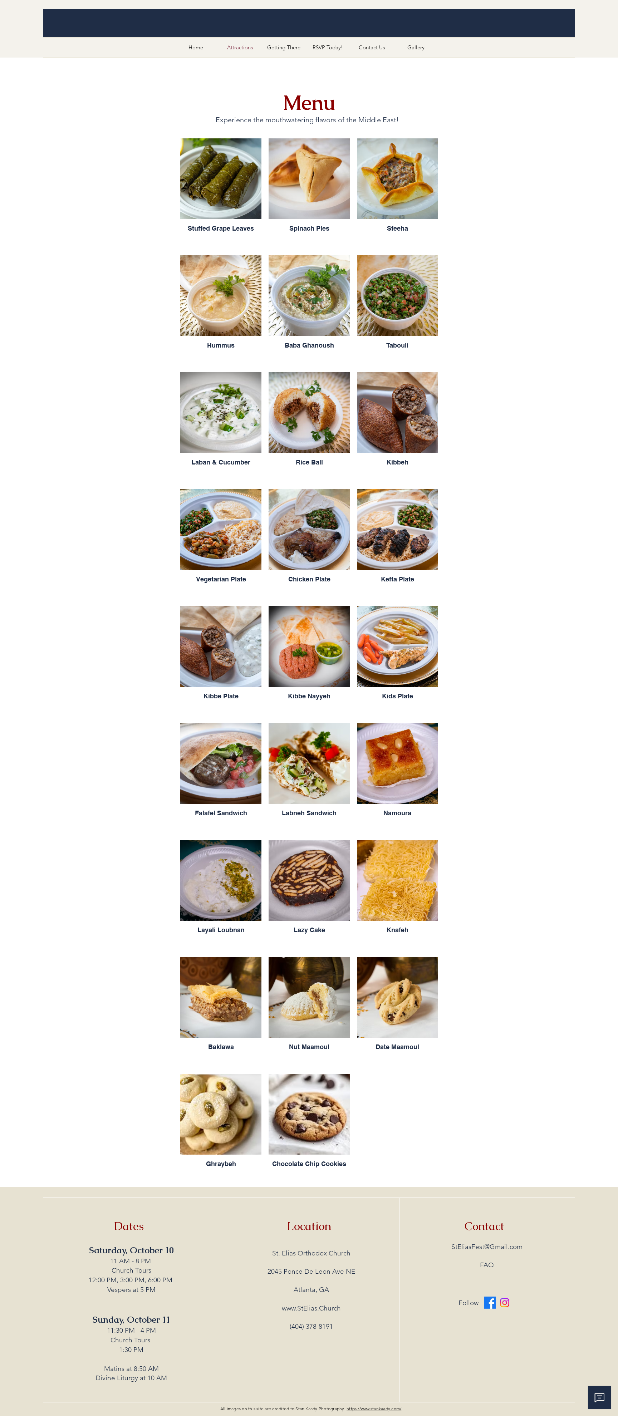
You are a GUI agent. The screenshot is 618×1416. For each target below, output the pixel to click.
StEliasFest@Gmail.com (487, 1247)
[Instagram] (505, 1303)
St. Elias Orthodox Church (311, 1253)
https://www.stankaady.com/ (374, 1408)
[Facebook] (490, 1303)
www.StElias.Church (311, 1308)
